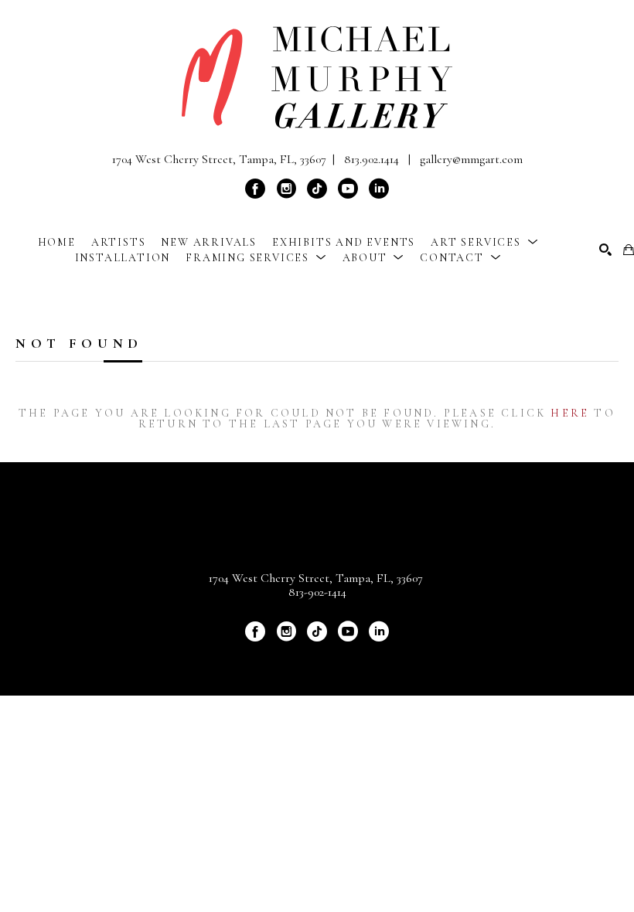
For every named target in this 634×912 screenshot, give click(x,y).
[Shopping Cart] (628, 249)
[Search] (605, 249)
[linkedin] (379, 189)
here (569, 413)
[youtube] (348, 189)
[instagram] (286, 189)
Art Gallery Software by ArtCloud (358, 657)
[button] (484, 242)
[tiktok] (317, 189)
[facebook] (255, 189)
